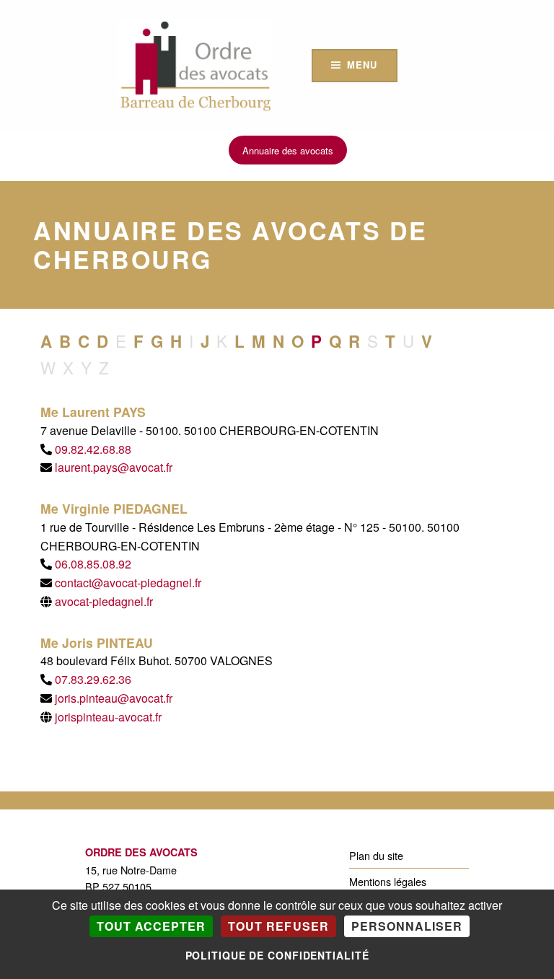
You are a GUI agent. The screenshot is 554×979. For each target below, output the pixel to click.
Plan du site (376, 855)
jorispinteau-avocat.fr (108, 716)
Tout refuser (278, 926)
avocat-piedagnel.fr (104, 601)
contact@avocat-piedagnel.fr (128, 582)
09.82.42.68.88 (93, 449)
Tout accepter (151, 926)
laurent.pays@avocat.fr (113, 467)
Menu (362, 64)
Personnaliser (406, 926)
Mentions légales (387, 881)
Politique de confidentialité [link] (277, 955)
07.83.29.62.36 (93, 679)
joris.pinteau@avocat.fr (113, 698)
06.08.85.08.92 (93, 564)
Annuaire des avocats (287, 150)
